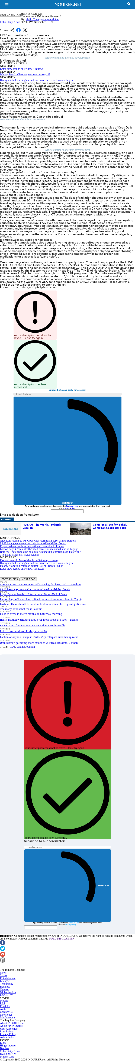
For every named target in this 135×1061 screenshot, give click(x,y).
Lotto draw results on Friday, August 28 (22, 68)
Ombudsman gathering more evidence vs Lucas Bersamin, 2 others (39, 642)
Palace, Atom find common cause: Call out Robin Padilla (31, 565)
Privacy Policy (69, 508)
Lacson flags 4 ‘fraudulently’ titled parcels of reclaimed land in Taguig (39, 549)
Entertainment (7, 978)
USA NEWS (7, 995)
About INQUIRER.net (12, 1023)
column (21, 646)
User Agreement (9, 1028)
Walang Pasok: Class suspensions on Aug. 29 (25, 74)
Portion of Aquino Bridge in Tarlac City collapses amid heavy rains (39, 637)
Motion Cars (7, 1056)
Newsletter (6, 1014)
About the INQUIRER (12, 1025)
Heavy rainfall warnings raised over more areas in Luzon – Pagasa (36, 80)
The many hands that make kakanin (19, 554)
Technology (6, 983)
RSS (2, 1003)
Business (5, 986)
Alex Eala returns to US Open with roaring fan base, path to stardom (38, 540)
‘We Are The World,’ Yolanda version (42, 526)
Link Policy (6, 1031)
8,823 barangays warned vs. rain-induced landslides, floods (33, 543)
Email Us (5, 1006)
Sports (3, 975)
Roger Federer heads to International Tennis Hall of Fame (32, 546)
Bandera (4, 1048)
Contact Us (6, 1011)
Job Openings (7, 1017)
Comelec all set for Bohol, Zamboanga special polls (110, 526)
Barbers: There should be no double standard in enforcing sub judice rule (40, 551)
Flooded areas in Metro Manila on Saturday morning (29, 560)
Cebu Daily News (10, 22)
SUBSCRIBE (103, 885)
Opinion (4, 989)
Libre (3, 1042)
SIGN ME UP (67, 503)
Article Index (7, 1037)
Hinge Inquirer (8, 1045)
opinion (30, 646)
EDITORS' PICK (9, 579)
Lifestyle (5, 980)
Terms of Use (72, 506)
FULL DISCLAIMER (61, 938)
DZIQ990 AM (8, 1053)
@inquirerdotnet (50, 19)
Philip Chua (32, 19)
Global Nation (8, 992)
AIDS (12, 646)
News (3, 972)
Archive (4, 1009)
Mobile (4, 1000)
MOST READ (28, 579)
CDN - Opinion (10, 15)
